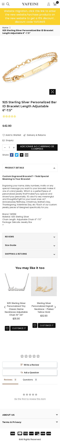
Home (5, 27)
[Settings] (48, 4)
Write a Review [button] (31, 364)
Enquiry (9, 140)
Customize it (19, 328)
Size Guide (10, 245)
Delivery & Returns (36, 135)
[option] (30, 16)
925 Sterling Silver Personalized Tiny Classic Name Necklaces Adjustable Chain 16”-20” (16, 309)
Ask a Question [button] (31, 372)
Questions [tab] (28, 379)
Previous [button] (4, 307)
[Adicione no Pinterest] (21, 155)
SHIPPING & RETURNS (16, 253)
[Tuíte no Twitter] (16, 155)
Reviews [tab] (8, 379)
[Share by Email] (26, 155)
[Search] (7, 4)
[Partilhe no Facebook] (11, 155)
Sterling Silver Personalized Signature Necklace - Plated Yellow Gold (44, 308)
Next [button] (55, 307)
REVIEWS (9, 236)
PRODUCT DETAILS (14, 167)
